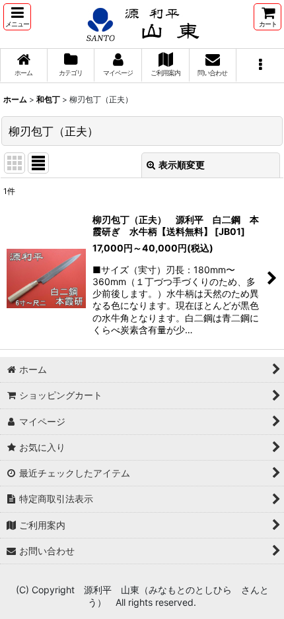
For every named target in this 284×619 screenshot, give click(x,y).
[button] (17, 16)
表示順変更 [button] (182, 164)
